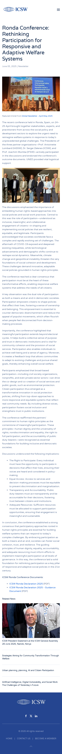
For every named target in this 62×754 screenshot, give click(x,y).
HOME (9, 738)
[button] (58, 9)
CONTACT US (23, 738)
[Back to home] (17, 9)
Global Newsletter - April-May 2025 (37, 116)
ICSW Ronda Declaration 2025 (26, 583)
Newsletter (23, 66)
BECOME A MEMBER (45, 738)
